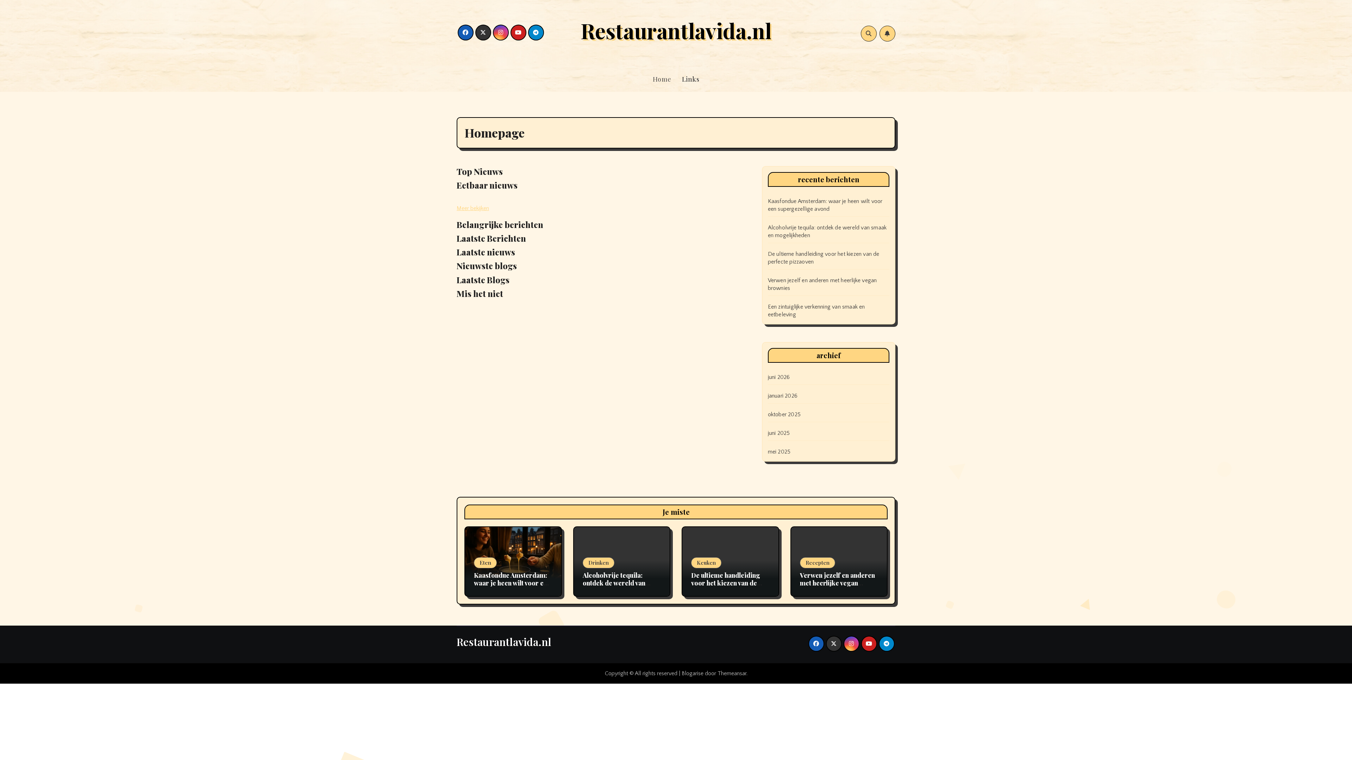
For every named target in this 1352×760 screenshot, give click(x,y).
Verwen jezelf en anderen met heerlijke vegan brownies (837, 583)
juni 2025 (779, 433)
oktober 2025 (784, 414)
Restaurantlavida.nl (676, 30)
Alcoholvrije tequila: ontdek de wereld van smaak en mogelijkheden (620, 583)
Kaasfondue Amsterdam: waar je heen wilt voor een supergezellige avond (512, 583)
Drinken (598, 562)
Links (691, 79)
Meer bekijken (473, 208)
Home (662, 79)
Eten (485, 562)
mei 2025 (779, 452)
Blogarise (692, 673)
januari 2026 (782, 396)
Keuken (706, 562)
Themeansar (732, 673)
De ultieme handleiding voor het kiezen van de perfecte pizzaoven (725, 583)
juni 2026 (779, 377)
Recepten (818, 562)
